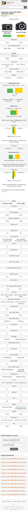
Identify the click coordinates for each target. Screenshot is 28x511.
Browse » (24, 1)
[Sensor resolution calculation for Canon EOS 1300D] (24, 71)
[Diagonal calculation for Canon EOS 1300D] (23, 77)
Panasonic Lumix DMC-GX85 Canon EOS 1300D (15, 494)
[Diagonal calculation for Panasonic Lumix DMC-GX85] (4, 77)
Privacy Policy (16, 501)
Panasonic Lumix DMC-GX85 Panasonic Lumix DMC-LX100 (15, 466)
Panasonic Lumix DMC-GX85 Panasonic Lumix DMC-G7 (15, 480)
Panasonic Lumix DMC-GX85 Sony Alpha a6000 (15, 469)
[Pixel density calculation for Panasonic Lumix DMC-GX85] (3, 172)
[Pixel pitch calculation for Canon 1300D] (23, 128)
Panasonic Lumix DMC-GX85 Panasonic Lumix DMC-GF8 (15, 487)
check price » (7, 36)
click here (4, 191)
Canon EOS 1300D (21, 32)
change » (23, 85)
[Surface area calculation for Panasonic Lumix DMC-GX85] (5, 108)
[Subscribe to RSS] (13, 504)
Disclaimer (9, 501)
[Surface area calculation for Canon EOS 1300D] (22, 108)
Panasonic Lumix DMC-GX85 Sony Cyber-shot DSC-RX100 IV (15, 476)
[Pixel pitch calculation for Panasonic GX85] (5, 128)
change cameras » (14, 19)
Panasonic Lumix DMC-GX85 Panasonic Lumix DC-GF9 (15, 458)
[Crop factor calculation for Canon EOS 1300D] (22, 208)
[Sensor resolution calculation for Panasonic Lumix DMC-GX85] (3, 71)
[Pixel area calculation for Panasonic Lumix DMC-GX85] (4, 148)
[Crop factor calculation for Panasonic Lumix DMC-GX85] (6, 208)
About (3, 501)
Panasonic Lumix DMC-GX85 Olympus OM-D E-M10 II (15, 462)
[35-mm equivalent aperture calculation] (6, 288)
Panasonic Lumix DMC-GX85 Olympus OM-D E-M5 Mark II (15, 473)
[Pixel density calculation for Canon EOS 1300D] (25, 172)
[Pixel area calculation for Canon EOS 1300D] (23, 148)
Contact (24, 501)
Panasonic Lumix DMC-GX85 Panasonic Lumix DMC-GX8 (15, 483)
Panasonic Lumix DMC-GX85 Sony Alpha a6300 (15, 491)
